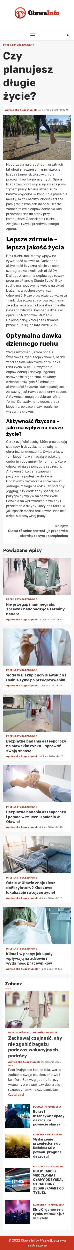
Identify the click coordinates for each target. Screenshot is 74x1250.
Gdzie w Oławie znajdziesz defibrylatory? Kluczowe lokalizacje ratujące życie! (37, 854)
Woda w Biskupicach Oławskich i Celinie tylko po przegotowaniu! (37, 647)
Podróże (38, 1032)
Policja (38, 1166)
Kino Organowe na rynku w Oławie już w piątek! (17, 1212)
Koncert (39, 1135)
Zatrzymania (55, 1166)
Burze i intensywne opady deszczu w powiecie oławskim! (17, 1116)
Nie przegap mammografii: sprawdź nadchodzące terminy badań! (37, 576)
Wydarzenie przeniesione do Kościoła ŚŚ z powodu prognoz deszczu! (17, 1146)
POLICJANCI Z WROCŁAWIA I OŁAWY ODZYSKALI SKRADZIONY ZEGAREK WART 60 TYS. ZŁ (17, 1180)
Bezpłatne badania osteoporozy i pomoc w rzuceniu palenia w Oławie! (37, 783)
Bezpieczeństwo (19, 1032)
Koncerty (39, 1205)
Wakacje (52, 1032)
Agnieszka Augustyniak (21, 109)
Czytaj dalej (16, 1094)
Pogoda (38, 1107)
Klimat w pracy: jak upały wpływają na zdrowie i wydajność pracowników (37, 925)
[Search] (68, 35)
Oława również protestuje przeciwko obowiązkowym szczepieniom (38, 531)
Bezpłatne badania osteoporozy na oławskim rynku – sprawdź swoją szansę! (37, 713)
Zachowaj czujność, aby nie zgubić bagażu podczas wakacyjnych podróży (37, 1009)
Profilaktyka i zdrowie (18, 45)
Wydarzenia (53, 1107)
